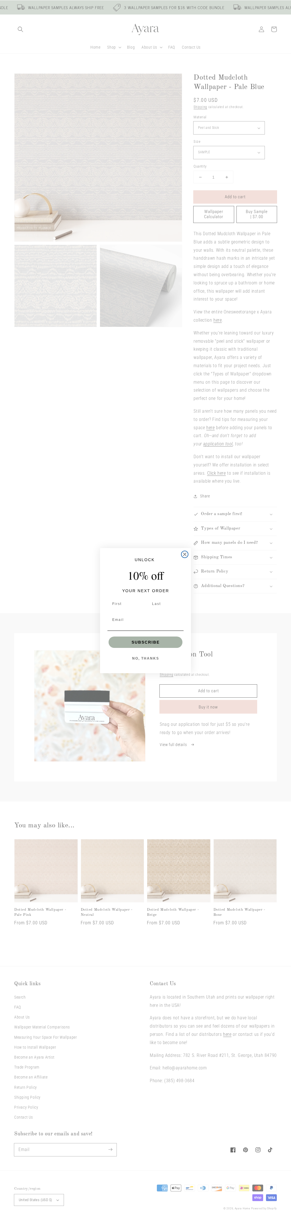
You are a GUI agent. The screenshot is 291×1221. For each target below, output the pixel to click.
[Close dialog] (184, 554)
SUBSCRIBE (146, 642)
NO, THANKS (145, 658)
